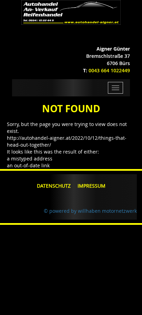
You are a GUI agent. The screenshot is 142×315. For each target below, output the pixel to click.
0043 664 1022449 (109, 70)
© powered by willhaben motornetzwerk (90, 211)
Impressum (91, 185)
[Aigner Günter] (71, 12)
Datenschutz (54, 185)
